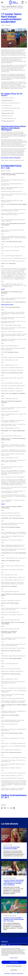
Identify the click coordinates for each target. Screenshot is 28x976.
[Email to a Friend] (11, 808)
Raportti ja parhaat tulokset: (7, 304)
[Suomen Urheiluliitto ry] (14, 2)
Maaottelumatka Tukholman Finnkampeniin (10, 157)
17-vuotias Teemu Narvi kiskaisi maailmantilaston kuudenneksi (12, 8)
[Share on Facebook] (5, 808)
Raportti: (3, 289)
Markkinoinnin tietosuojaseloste (17, 973)
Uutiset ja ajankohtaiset (11, 6)
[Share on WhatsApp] (2, 808)
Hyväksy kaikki (14, 962)
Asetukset (14, 970)
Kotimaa (20, 6)
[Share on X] (8, 808)
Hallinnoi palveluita (13, 957)
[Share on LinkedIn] (14, 808)
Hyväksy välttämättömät (14, 966)
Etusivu (3, 6)
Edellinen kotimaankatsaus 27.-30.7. (14, 796)
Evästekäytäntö (7, 973)
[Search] (26, 2)
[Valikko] (2, 2)
